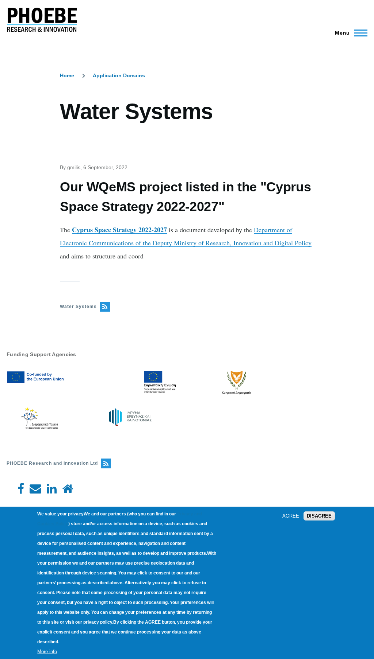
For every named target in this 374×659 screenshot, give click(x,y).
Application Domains (119, 75)
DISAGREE (319, 516)
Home (67, 75)
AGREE (290, 516)
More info (47, 651)
